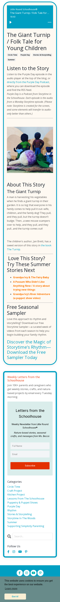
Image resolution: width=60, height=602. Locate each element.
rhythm (11, 510)
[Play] (10, 22)
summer (11, 60)
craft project (14, 490)
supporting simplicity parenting (25, 526)
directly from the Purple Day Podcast (28, 82)
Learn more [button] (11, 588)
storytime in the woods (21, 518)
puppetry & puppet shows (22, 502)
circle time (12, 55)
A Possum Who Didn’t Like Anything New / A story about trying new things (31, 285)
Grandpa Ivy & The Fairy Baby (31, 277)
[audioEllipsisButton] (49, 22)
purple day (25, 55)
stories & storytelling (42, 55)
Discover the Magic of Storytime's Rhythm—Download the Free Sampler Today (29, 349)
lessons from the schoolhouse (25, 498)
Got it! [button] (15, 596)
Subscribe (30, 465)
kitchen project (16, 494)
